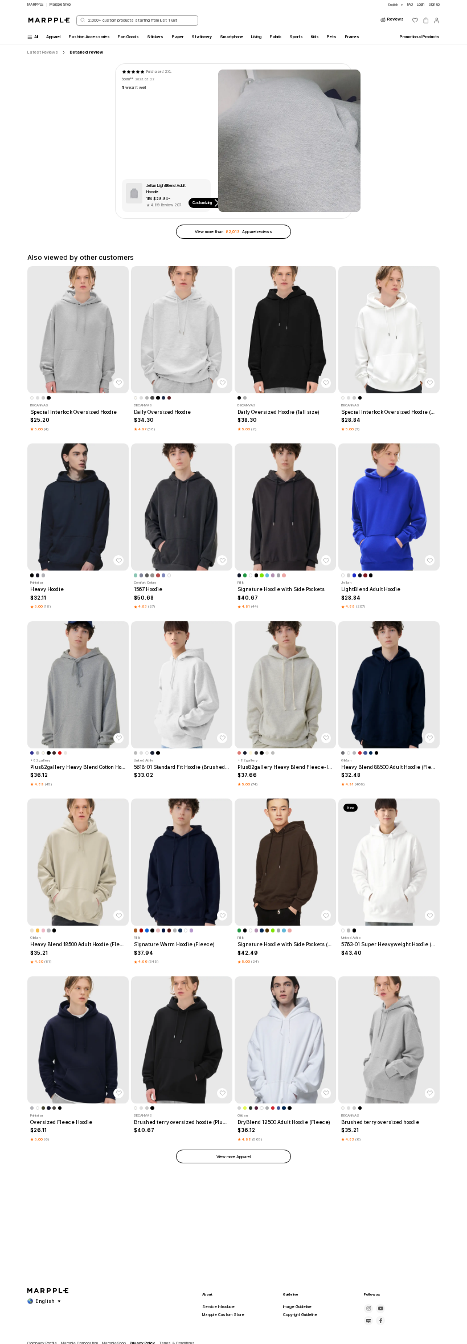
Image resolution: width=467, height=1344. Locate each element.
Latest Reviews (42, 52)
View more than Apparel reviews (233, 231)
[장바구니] (426, 20)
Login (420, 4)
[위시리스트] (415, 20)
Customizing (202, 203)
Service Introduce (218, 1306)
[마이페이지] (436, 20)
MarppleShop (60, 4)
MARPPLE (35, 4)
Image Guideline (297, 1306)
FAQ (410, 4)
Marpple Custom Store (223, 1314)
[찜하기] (118, 383)
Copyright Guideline (300, 1314)
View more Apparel (233, 1156)
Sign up (434, 4)
